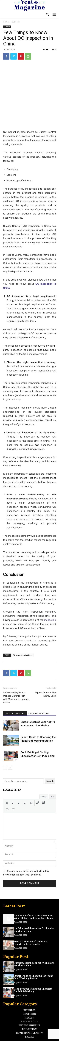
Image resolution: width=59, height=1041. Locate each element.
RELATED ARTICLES (15, 713)
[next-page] (10, 768)
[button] (7, 802)
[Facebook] (6, 56)
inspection (50, 619)
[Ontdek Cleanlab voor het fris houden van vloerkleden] (11, 725)
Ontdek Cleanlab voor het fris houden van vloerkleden (34, 930)
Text (52, 796)
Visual (44, 796)
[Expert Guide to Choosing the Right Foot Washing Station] (11, 740)
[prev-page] (5, 768)
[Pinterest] (21, 56)
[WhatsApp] (28, 56)
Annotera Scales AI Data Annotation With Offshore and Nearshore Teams (34, 917)
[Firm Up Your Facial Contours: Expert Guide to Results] (8, 945)
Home (6, 21)
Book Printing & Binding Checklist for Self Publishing (33, 990)
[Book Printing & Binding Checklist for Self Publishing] (11, 755)
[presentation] (6, 802)
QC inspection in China (22, 655)
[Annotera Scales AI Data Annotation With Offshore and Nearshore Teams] (8, 919)
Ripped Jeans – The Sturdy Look (45, 694)
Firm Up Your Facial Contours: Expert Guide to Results (31, 943)
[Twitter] (13, 56)
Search (49, 781)
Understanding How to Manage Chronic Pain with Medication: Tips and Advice (16, 697)
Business (16, 21)
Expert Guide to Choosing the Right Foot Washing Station (33, 977)
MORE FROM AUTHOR (39, 713)
